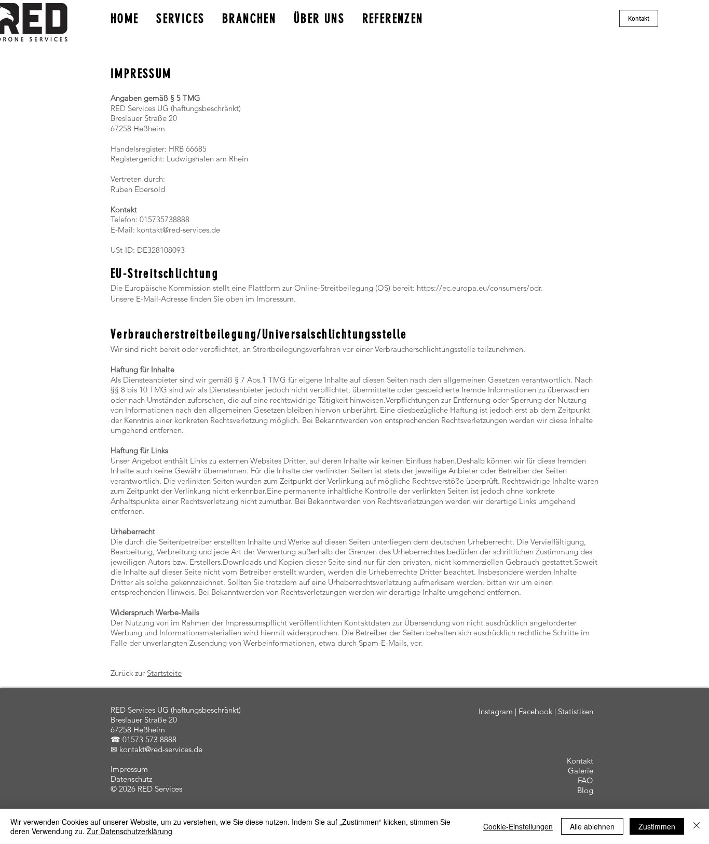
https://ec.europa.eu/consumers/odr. (480, 288)
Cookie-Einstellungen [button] (518, 826)
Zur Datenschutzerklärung (129, 831)
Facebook (535, 711)
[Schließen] (696, 826)
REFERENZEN (393, 18)
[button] (638, 18)
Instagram (496, 711)
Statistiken (575, 711)
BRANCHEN (249, 18)
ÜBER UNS (319, 18)
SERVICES (180, 18)
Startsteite (164, 673)
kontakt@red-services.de (178, 230)
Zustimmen (656, 826)
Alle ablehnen (592, 826)
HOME (125, 18)
